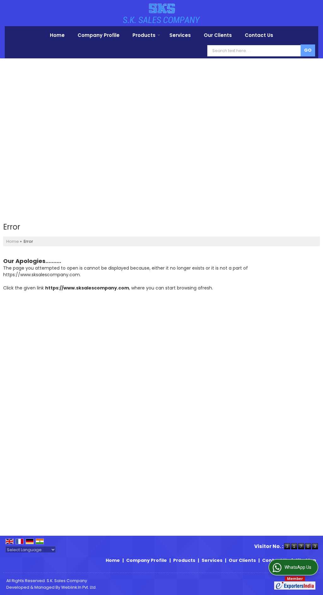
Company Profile (99, 35)
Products (144, 35)
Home (57, 35)
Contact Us (259, 35)
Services (180, 35)
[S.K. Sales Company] (161, 13)
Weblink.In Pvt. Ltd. (79, 587)
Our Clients (218, 35)
